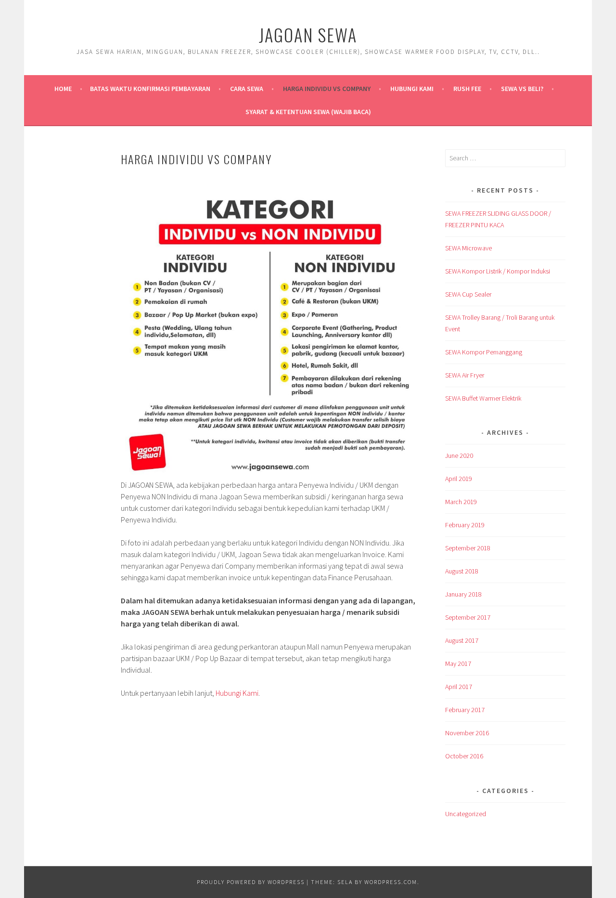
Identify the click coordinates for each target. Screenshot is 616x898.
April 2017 (458, 686)
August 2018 (461, 571)
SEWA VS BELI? (522, 88)
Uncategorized (465, 813)
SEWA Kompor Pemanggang (483, 352)
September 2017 (467, 617)
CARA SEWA (246, 88)
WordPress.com (390, 881)
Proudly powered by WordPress (251, 881)
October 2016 (464, 756)
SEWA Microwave (468, 248)
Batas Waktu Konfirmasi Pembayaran (150, 88)
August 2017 (461, 640)
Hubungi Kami (412, 88)
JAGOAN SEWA (308, 34)
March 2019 (461, 501)
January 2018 (463, 594)
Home (63, 88)
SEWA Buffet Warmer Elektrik (483, 398)
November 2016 (467, 733)
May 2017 (458, 663)
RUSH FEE (467, 88)
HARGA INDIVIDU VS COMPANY (327, 88)
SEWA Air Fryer (464, 375)
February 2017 (465, 709)
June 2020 (459, 455)
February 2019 (465, 525)
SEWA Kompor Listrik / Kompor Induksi (497, 271)
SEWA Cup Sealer (468, 294)
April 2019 (458, 478)
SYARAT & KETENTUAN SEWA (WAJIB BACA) (308, 111)
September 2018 (467, 548)
